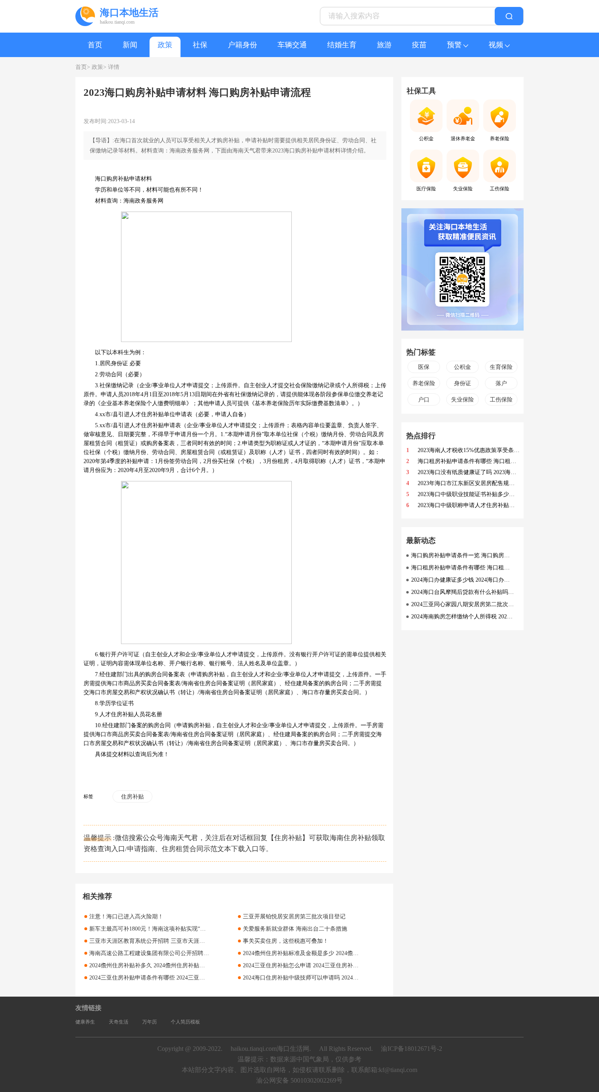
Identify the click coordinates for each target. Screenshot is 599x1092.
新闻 (130, 45)
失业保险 (462, 400)
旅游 (384, 45)
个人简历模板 (185, 1022)
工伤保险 (501, 400)
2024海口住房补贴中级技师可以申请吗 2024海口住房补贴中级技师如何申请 (338, 978)
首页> (82, 67)
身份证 (462, 383)
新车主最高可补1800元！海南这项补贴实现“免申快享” (157, 929)
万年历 (149, 1022)
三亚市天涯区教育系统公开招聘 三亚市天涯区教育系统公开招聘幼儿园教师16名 (190, 941)
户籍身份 (242, 45)
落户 (501, 383)
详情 (113, 67)
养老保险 (423, 383)
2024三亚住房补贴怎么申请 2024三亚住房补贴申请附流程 (315, 965)
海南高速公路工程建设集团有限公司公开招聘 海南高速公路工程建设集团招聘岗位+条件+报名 (207, 953)
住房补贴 (132, 797)
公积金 (462, 367)
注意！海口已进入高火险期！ (126, 916)
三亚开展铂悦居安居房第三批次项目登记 (294, 916)
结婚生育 (342, 45)
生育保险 (501, 367)
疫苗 (419, 45)
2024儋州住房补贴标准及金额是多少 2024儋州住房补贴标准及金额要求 (332, 953)
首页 (95, 45)
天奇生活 (118, 1022)
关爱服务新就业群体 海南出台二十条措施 (295, 929)
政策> (99, 67)
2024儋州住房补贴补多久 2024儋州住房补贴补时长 (152, 965)
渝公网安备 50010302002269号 (299, 1080)
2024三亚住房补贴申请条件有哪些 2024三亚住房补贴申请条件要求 (172, 978)
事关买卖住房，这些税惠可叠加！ (285, 941)
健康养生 (85, 1022)
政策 (165, 45)
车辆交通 (292, 45)
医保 (423, 367)
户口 (423, 400)
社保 (200, 45)
